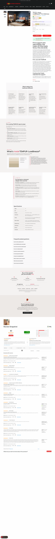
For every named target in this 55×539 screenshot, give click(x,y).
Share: (33, 81)
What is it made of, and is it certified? (19, 258)
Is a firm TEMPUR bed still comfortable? (20, 244)
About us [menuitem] (47, 6)
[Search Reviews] (22, 350)
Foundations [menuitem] (16, 6)
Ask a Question (49, 451)
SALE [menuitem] (7, 6)
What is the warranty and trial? (18, 260)
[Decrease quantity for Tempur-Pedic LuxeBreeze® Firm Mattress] (33, 33)
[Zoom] (29, 12)
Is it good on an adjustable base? (19, 256)
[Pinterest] (37, 81)
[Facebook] (35, 81)
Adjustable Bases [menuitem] (21, 6)
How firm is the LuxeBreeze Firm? (19, 241)
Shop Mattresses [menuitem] (11, 6)
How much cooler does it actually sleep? (20, 246)
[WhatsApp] (38, 81)
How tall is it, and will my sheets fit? (19, 251)
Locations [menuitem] (44, 6)
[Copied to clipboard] (39, 81)
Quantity (34, 31)
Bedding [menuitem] (34, 6)
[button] (4, 537)
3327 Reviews (39, 15)
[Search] (49, 4)
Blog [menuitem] (4, 8)
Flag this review (19, 362)
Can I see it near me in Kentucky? (18, 263)
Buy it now (46, 35)
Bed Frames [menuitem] (26, 6)
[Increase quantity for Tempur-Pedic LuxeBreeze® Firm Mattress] (35, 33)
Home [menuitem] (4, 6)
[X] (36, 81)
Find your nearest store (27, 312)
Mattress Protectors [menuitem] (38, 6)
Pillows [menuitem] (31, 6)
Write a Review (44, 15)
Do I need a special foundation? (18, 253)
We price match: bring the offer (29, 0)
